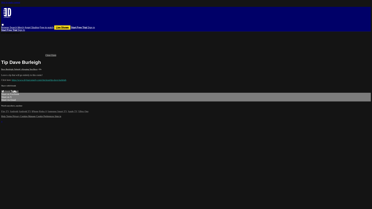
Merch (21, 27)
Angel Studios (32, 27)
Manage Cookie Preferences (41, 116)
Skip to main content (10, 2)
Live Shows (62, 27)
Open (53, 55)
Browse (5, 27)
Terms (9, 116)
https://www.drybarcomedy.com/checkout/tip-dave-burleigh (39, 80)
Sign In (21, 30)
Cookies (24, 116)
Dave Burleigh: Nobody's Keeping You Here (19, 69)
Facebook (6, 91)
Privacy (16, 116)
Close (48, 55)
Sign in (91, 27)
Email (15, 91)
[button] (3, 25)
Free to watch (47, 27)
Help (3, 116)
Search (14, 27)
